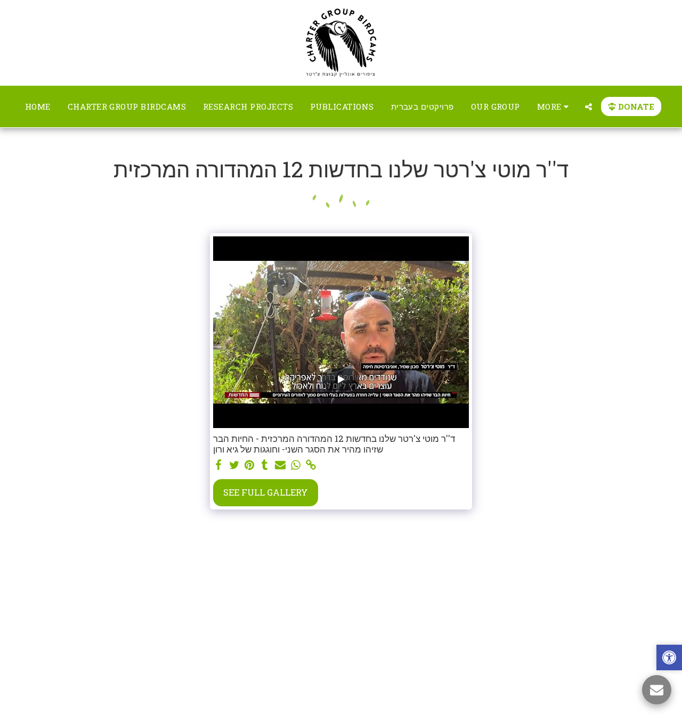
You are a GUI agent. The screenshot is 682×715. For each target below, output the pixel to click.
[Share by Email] (280, 465)
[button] (588, 107)
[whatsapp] (295, 465)
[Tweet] (234, 465)
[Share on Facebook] (218, 465)
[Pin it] (249, 465)
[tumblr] (265, 465)
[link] (310, 465)
